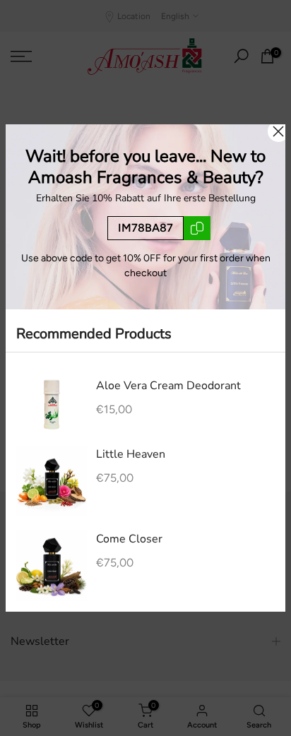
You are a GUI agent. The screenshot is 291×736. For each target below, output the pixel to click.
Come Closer (129, 539)
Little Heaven (130, 454)
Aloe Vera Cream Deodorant (168, 385)
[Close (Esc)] (278, 131)
